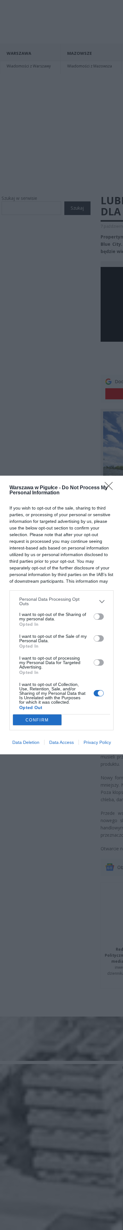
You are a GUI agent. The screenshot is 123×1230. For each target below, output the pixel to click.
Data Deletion (25, 742)
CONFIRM (37, 720)
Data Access (61, 742)
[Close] (111, 488)
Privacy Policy (97, 742)
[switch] (99, 616)
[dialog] (61, 615)
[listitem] (61, 601)
